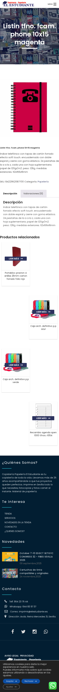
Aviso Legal (12, 655)
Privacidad (27, 655)
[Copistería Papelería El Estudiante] (22, 4)
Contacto (11, 526)
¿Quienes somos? (15, 531)
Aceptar (10, 681)
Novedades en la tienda (18, 522)
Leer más (14, 258)
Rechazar (29, 681)
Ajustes (9, 686)
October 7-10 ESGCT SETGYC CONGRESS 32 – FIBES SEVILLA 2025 (36, 557)
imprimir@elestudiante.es (33, 611)
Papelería (43, 181)
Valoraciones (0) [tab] (33, 193)
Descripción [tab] (10, 193)
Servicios (10, 518)
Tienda (8, 513)
